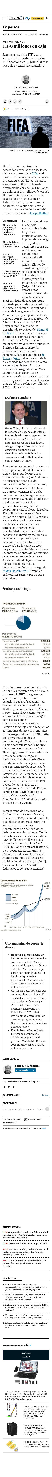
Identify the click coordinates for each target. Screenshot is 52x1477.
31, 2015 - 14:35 (29, 91)
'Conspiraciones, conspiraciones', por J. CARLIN (11, 274)
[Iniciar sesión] (46, 18)
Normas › (45, 1095)
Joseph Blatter (39, 213)
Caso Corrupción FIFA (12, 1109)
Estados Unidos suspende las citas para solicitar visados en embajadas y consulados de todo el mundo (26, 1325)
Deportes (11, 27)
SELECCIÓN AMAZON (26, 1355)
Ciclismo (33, 35)
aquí (44, 1128)
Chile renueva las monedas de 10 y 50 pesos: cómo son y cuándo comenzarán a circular (24, 1263)
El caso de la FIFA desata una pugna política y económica (9, 230)
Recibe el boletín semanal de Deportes (23, 1081)
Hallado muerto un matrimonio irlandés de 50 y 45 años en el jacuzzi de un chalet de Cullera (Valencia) (26, 1307)
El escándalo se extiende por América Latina (11, 244)
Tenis (26, 35)
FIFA (35, 173)
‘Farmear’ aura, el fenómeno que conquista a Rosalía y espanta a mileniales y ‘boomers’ (25, 1316)
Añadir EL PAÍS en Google (17, 109)
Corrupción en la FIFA (13, 42)
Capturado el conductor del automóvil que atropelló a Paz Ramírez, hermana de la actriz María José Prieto (25, 1235)
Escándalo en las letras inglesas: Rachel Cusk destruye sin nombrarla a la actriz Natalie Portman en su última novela (25, 1297)
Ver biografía (22, 1070)
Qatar (16, 358)
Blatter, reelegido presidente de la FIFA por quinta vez (10, 259)
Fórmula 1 (43, 35)
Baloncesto (16, 35)
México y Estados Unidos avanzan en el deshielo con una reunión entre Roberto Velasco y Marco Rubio (25, 1252)
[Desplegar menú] (5, 18)
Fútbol (6, 35)
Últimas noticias (12, 1227)
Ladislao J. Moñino (26, 87)
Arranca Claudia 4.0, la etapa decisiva (28, 1243)
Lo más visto (9, 1278)
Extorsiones (29, 1109)
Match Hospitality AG (16, 571)
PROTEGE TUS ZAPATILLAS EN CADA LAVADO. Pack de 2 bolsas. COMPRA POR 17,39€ (36, 1444)
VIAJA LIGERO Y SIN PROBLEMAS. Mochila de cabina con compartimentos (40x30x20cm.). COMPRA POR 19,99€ (36, 1430)
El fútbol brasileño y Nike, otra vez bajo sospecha (10, 287)
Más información (9, 1122)
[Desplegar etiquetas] (47, 1109)
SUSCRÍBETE (37, 18)
